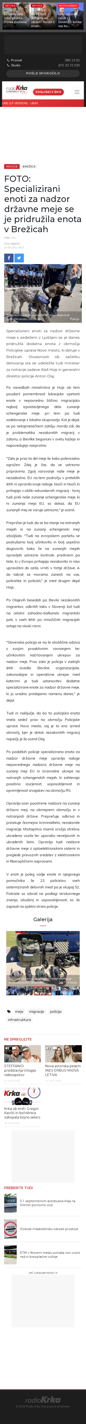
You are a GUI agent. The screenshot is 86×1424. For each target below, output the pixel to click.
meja (19, 1011)
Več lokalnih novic (42, 1272)
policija (55, 1011)
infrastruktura (19, 1019)
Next (69, 959)
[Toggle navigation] (77, 92)
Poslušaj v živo (48, 92)
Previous (17, 959)
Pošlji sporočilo (43, 73)
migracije (36, 1011)
